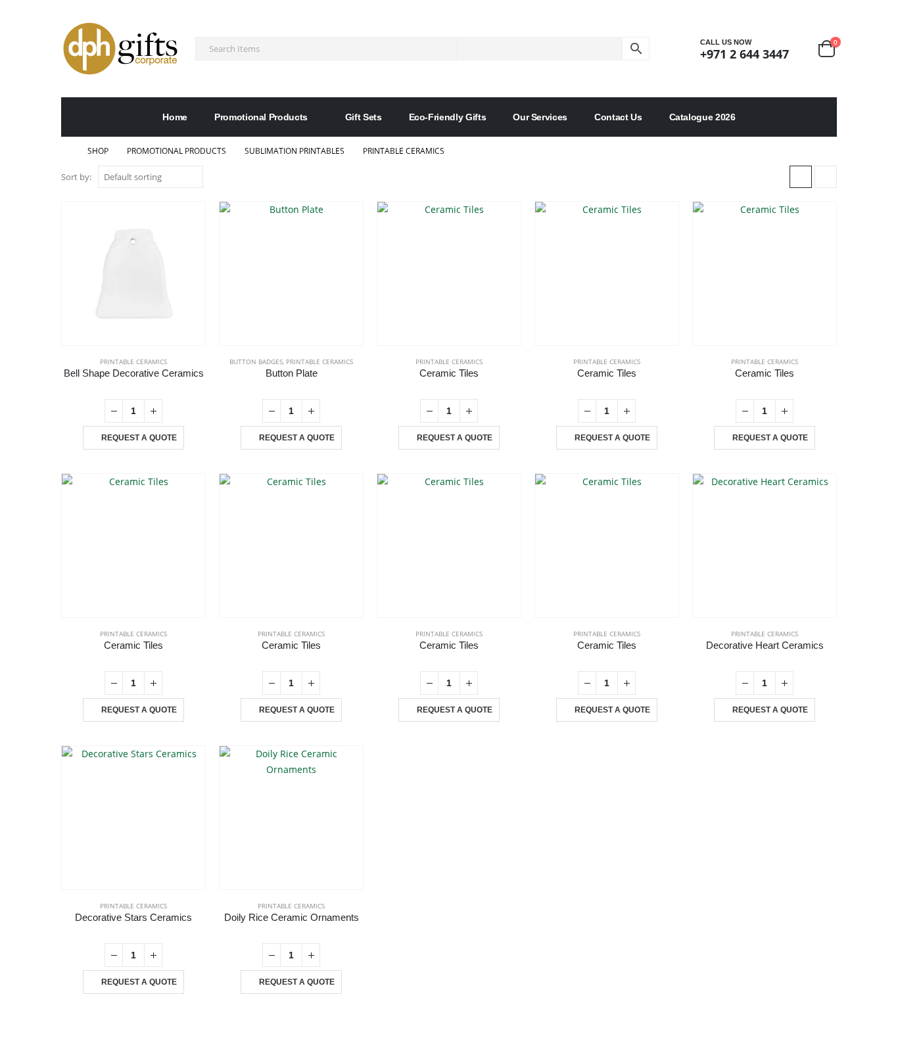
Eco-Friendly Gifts (447, 117)
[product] (133, 273)
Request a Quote (139, 437)
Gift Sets (363, 117)
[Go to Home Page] (65, 151)
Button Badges (256, 361)
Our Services (540, 117)
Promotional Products (261, 117)
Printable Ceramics (133, 361)
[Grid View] (801, 177)
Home (174, 117)
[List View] (826, 177)
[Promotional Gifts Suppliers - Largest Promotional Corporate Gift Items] (120, 49)
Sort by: (76, 177)
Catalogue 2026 (702, 117)
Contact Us (618, 117)
